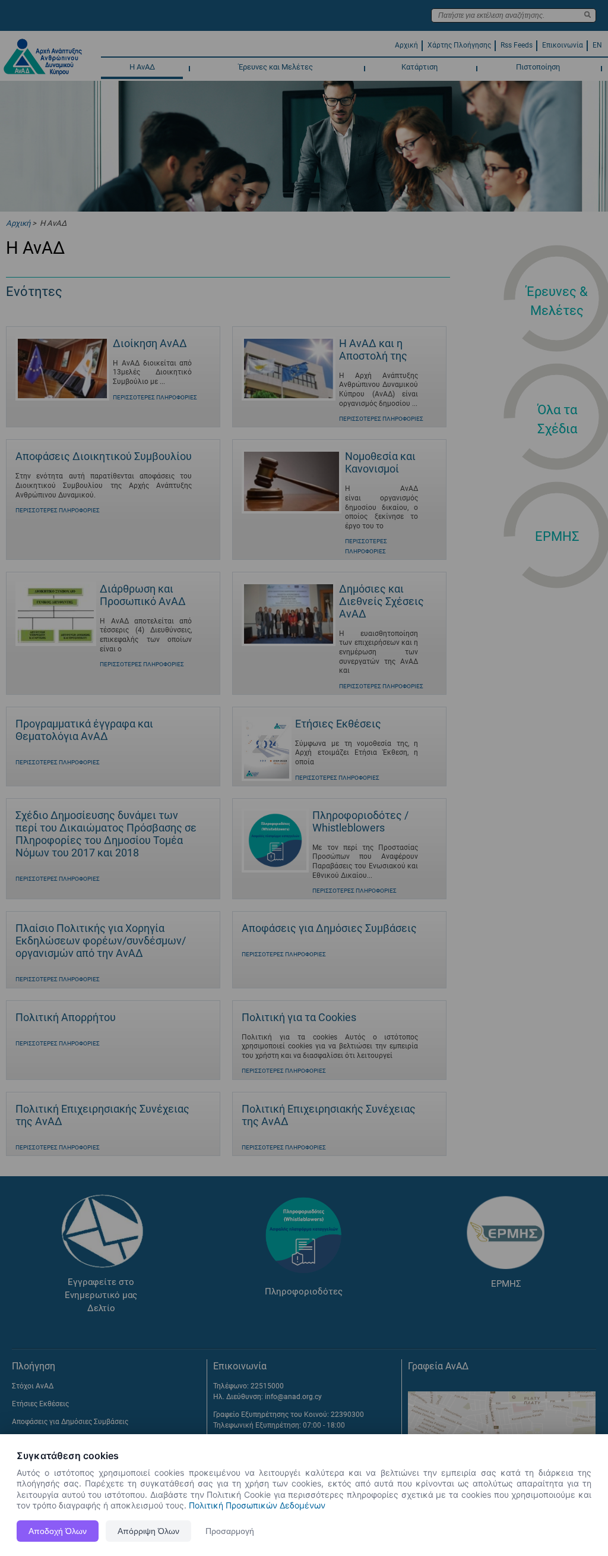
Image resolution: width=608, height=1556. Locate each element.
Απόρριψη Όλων (148, 1531)
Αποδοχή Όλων (57, 1531)
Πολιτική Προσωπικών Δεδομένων (257, 1505)
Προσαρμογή (229, 1531)
